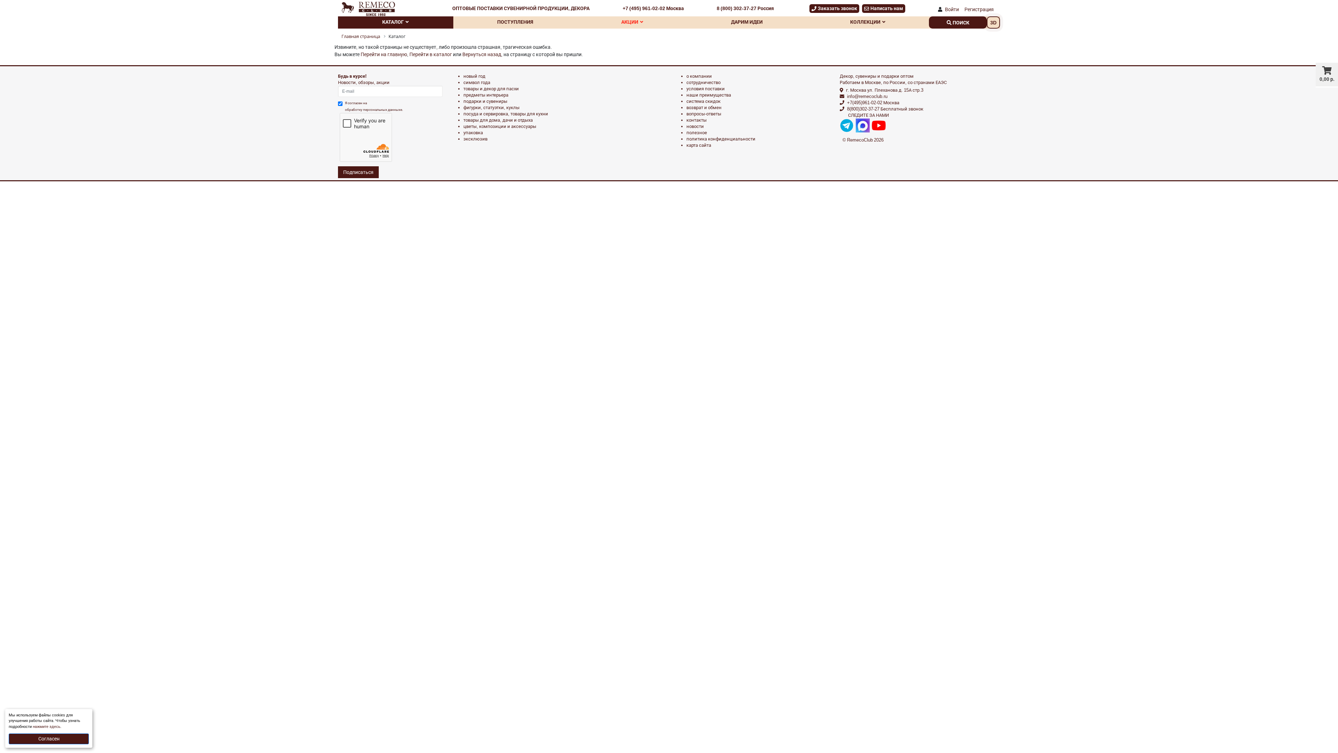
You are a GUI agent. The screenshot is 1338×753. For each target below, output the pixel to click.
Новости (695, 126)
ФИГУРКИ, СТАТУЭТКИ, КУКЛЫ (491, 107)
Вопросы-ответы (703, 113)
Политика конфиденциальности (720, 139)
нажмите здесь (46, 726)
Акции (629, 22)
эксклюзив (475, 139)
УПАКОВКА (473, 132)
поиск (960, 22)
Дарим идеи (747, 22)
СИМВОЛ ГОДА (476, 82)
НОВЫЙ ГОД (474, 76)
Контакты (696, 120)
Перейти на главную (384, 54)
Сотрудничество (703, 82)
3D (993, 22)
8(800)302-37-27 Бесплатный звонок (885, 109)
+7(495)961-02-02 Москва (873, 102)
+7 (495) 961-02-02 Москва (653, 8)
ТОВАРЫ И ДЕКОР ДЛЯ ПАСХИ (491, 88)
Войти (952, 9)
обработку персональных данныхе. (374, 109)
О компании (699, 76)
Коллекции (865, 22)
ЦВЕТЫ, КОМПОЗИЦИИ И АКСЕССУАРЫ (499, 126)
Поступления (515, 22)
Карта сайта (698, 145)
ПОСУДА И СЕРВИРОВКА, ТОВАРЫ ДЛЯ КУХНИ (505, 113)
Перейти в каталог (430, 54)
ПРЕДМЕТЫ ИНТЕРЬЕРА (485, 95)
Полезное (696, 132)
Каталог (393, 22)
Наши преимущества (708, 95)
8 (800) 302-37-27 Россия (745, 8)
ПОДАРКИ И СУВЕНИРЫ (485, 101)
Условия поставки (705, 88)
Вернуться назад (481, 54)
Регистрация (979, 9)
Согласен (49, 738)
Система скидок (703, 101)
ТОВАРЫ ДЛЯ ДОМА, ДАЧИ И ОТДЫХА (498, 120)
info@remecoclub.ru (867, 96)
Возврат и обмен (704, 107)
